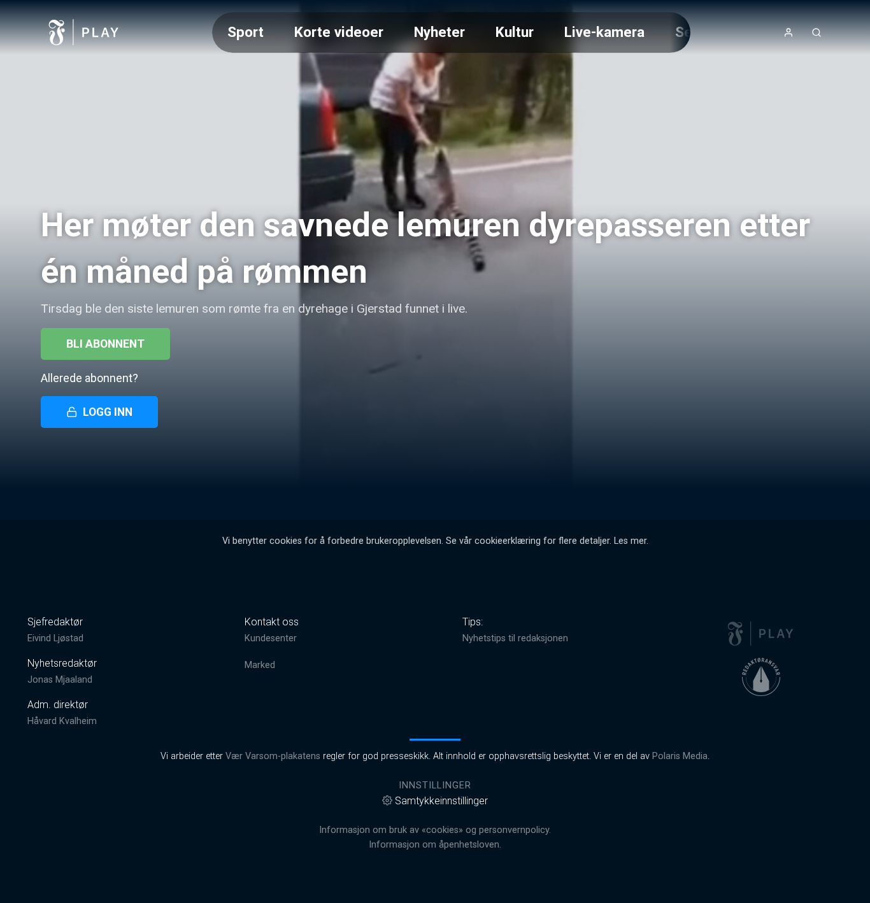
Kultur (515, 32)
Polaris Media (680, 756)
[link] (84, 32)
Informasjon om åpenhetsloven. (435, 844)
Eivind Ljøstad (55, 638)
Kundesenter (271, 638)
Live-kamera (604, 32)
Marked (260, 665)
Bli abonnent (105, 344)
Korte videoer (338, 32)
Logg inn (107, 412)
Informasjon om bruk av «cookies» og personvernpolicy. (435, 830)
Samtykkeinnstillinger (441, 801)
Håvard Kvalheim (62, 721)
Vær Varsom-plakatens (272, 756)
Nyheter (439, 32)
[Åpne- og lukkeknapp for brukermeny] (788, 32)
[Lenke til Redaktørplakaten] (761, 677)
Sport (245, 32)
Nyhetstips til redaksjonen (515, 638)
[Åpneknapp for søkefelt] (816, 32)
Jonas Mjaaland (59, 679)
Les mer (630, 541)
